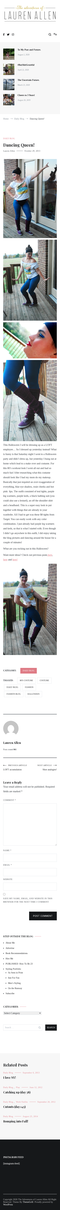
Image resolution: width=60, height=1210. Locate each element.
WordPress (8, 1204)
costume (44, 680)
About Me (10, 943)
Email (7, 865)
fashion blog (14, 694)
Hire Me (9, 958)
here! (15, 559)
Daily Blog (9, 138)
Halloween (34, 694)
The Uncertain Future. (29, 80)
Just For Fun (13, 978)
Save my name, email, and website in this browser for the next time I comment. (27, 900)
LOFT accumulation (15, 767)
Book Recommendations (17, 953)
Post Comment (43, 916)
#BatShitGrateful (26, 65)
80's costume (26, 680)
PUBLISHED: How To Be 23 (19, 964)
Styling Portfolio (13, 969)
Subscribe (10, 993)
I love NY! (9, 1078)
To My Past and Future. (29, 50)
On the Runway (15, 988)
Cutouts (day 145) (14, 1107)
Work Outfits (22, 1102)
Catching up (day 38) (16, 1092)
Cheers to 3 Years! (26, 95)
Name (7, 850)
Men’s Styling (14, 983)
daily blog (12, 687)
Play (18, 1087)
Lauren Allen (9, 151)
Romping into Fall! (15, 1121)
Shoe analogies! (47, 767)
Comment (9, 800)
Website (7, 879)
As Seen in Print (15, 972)
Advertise (10, 948)
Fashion (29, 687)
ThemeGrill (28, 1202)
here (49, 555)
